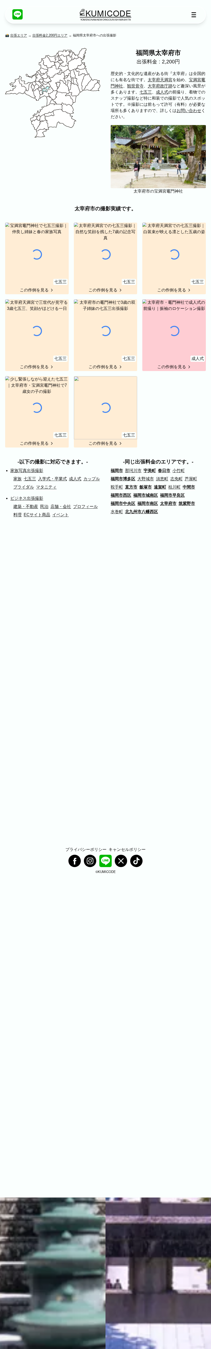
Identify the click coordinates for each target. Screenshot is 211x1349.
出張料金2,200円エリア (49, 35)
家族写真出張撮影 (26, 470)
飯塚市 (145, 487)
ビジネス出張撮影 (26, 498)
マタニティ (46, 487)
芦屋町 (191, 479)
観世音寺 (135, 86)
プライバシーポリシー (86, 849)
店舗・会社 (60, 506)
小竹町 (178, 470)
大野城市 (145, 479)
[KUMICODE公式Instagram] (90, 861)
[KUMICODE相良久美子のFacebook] (74, 861)
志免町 (176, 479)
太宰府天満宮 (160, 80)
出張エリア (18, 35)
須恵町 (162, 479)
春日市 (164, 470)
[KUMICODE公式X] (121, 861)
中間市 (189, 487)
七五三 (145, 92)
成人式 (162, 92)
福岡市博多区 (123, 479)
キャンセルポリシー (127, 849)
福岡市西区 (121, 495)
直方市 (131, 487)
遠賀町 (160, 487)
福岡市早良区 (172, 495)
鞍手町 (117, 487)
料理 (17, 514)
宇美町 (150, 470)
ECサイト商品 (37, 514)
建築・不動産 (25, 506)
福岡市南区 (147, 503)
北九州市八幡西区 (141, 511)
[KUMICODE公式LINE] (17, 14)
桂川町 (174, 487)
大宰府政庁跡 (160, 86)
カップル (91, 479)
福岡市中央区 (123, 503)
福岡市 (117, 470)
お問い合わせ (189, 110)
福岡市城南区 (145, 495)
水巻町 (117, 511)
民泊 (44, 506)
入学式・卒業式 (52, 479)
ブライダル (23, 487)
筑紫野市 (187, 503)
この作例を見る (34, 290)
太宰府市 (168, 503)
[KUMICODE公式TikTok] (136, 861)
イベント (60, 514)
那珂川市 (133, 470)
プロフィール (85, 506)
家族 (17, 479)
